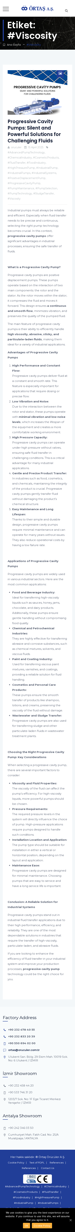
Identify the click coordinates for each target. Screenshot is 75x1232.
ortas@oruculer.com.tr (24, 1050)
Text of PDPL (36, 1162)
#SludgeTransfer (43, 193)
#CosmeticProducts (46, 157)
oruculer (16, 147)
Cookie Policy (16, 1162)
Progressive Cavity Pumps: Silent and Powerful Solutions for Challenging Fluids (34, 131)
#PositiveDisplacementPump (27, 178)
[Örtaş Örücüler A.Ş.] (37, 8)
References (57, 1162)
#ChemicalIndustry (20, 157)
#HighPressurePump (21, 168)
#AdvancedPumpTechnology (26, 152)
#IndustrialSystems (44, 173)
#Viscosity (14, 198)
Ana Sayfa (13, 45)
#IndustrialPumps (19, 173)
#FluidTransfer (16, 162)
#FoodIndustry (36, 162)
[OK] (70, 1220)
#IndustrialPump (47, 168)
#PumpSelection (46, 188)
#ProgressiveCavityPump (24, 183)
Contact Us (47, 1168)
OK (26, 1225)
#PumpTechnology (20, 193)
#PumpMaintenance (21, 188)
